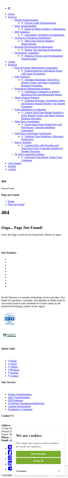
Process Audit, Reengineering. (39, 23)
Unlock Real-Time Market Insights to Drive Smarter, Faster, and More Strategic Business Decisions (42, 115)
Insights (12, 166)
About (11, 14)
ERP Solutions (22, 32)
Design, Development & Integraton (42, 49)
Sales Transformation (25, 26)
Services (12, 17)
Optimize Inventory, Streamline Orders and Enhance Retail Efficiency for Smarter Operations (43, 103)
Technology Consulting (27, 52)
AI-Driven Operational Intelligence (33, 37)
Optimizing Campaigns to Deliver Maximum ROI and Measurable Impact (41, 93)
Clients (11, 61)
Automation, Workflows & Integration (43, 34)
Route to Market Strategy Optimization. (44, 29)
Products (12, 64)
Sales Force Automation (27, 121)
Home (11, 201)
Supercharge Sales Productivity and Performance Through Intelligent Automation (41, 127)
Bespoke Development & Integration (34, 46)
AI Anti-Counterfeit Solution (29, 154)
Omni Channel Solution (27, 97)
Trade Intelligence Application (30, 109)
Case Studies (14, 163)
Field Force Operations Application (33, 133)
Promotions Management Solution (32, 88)
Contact (12, 169)
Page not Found (16, 204)
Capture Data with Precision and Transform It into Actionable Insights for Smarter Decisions (42, 148)
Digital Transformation (26, 20)
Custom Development (19, 406)
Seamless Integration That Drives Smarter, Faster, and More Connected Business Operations (40, 82)
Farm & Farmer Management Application (36, 67)
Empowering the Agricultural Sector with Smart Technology (41, 72)
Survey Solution (23, 142)
